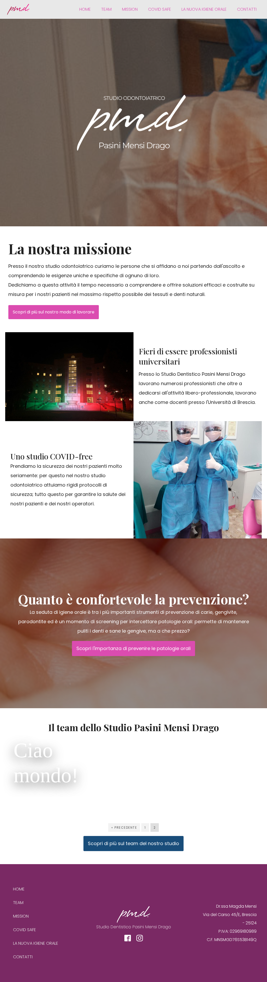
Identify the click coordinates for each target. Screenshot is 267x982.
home (85, 9)
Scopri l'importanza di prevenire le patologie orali (133, 648)
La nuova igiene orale (204, 9)
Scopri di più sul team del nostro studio (133, 843)
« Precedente (124, 827)
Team (106, 9)
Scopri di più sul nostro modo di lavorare (53, 312)
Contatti (247, 9)
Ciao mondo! (46, 763)
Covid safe (159, 9)
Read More (61, 800)
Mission (130, 9)
